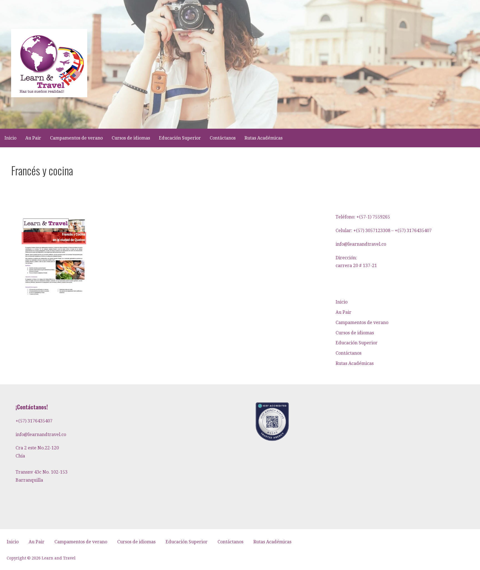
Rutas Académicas (263, 138)
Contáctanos (223, 138)
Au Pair (33, 138)
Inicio (10, 138)
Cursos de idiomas (131, 138)
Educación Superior (180, 138)
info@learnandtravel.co (361, 244)
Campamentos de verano (76, 138)
